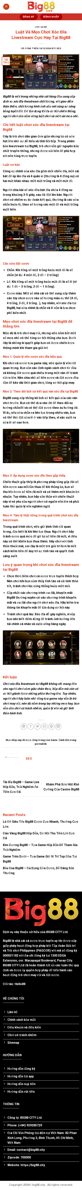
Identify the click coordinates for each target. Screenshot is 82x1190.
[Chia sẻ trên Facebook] (30, 726)
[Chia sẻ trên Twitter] (37, 726)
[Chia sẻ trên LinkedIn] (58, 726)
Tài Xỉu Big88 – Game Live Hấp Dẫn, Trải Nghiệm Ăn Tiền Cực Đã (21, 787)
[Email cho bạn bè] (44, 726)
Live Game (41, 27)
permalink (41, 743)
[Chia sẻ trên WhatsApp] (24, 726)
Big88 (7, 941)
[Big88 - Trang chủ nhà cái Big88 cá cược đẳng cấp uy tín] (41, 6)
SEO (58, 48)
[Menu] (6, 7)
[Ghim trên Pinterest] (51, 726)
